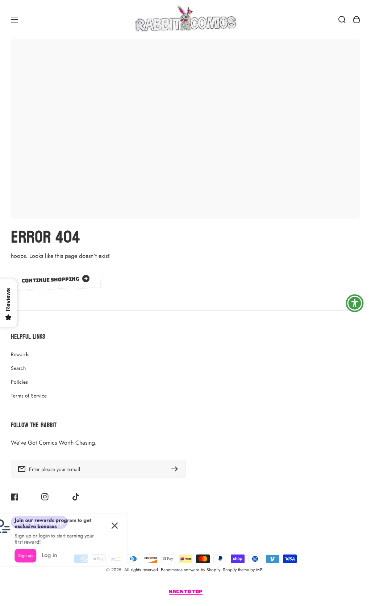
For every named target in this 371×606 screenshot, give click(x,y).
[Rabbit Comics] (185, 19)
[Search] (342, 19)
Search (18, 368)
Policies (19, 382)
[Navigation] (14, 19)
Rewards (20, 354)
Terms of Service (29, 395)
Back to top (186, 591)
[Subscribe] (176, 469)
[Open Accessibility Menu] (355, 303)
